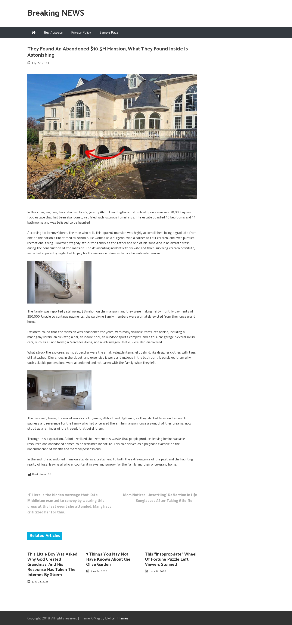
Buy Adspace (53, 32)
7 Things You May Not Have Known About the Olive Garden (108, 559)
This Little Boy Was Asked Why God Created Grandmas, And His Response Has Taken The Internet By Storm (52, 564)
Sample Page (109, 32)
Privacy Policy (81, 32)
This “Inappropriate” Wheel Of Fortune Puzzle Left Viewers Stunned (170, 559)
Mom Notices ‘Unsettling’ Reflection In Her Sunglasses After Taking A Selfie (160, 497)
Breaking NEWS (55, 13)
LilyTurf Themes (116, 618)
